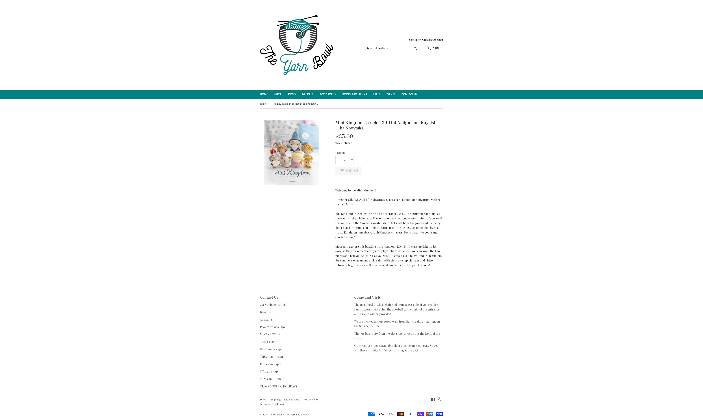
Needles (307, 94)
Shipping (276, 399)
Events (390, 94)
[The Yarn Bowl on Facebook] (433, 400)
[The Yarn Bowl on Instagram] (439, 400)
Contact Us (409, 94)
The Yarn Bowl (276, 414)
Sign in (413, 39)
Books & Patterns (354, 94)
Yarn (277, 94)
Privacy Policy (311, 399)
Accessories (327, 94)
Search (263, 399)
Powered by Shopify (298, 414)
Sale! (376, 94)
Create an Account (432, 39)
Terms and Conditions (272, 404)
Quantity (340, 153)
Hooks (291, 94)
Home (264, 94)
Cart (435, 48)
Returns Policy (292, 399)
